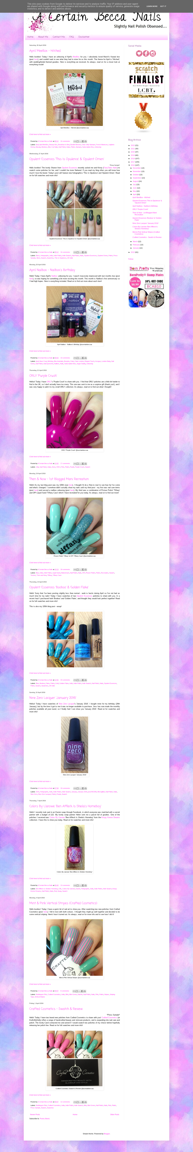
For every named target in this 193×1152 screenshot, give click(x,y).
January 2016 (82, 792)
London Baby (106, 361)
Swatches (50, 258)
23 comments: (65, 680)
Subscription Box (88, 147)
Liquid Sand (56, 573)
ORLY (49, 382)
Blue (37, 573)
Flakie (52, 683)
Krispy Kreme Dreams (110, 817)
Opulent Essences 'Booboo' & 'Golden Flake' (59, 587)
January (74, 792)
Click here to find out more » (40, 134)
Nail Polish (62, 147)
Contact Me (59, 37)
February (136, 245)
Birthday (50, 361)
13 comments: (65, 885)
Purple (72, 467)
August (136, 181)
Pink (62, 467)
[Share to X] (80, 141)
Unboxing (98, 147)
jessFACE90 (92, 792)
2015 (133, 252)
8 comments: (65, 991)
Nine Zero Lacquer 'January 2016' (52, 697)
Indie (51, 255)
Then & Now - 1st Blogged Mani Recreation (59, 479)
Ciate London (79, 361)
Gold (57, 683)
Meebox (44, 147)
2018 (133, 159)
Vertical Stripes (40, 997)
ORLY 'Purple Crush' (43, 375)
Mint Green (73, 994)
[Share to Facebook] (83, 141)
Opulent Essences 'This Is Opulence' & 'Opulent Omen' (66, 159)
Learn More (152, 6)
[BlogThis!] (77, 141)
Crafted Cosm (107, 1017)
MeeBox (76, 57)
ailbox (55, 276)
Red (55, 891)
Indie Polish (57, 255)
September (137, 178)
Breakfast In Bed (64, 144)
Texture (33, 575)
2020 (133, 152)
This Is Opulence (60, 258)
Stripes (106, 994)
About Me (43, 37)
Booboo (42, 683)
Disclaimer (84, 37)
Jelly (37, 467)
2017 (133, 162)
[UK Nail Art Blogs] (143, 133)
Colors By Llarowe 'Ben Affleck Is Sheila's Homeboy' (65, 806)
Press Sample (35, 1108)
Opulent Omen (103, 255)
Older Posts (114, 1115)
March (135, 242)
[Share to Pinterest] (85, 141)
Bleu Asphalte (58, 361)
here (36, 59)
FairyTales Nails (110, 168)
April (37, 144)
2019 (133, 155)
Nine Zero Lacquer (66, 704)
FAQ (72, 37)
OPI (83, 573)
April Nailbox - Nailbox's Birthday (52, 270)
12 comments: (65, 1102)
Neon (54, 467)
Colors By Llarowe (57, 817)
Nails (68, 147)
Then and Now (41, 575)
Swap (59, 891)
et (114, 1017)
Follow (130, 259)
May (134, 191)
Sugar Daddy (81, 363)
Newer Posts (35, 1115)
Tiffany (49, 575)
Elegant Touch (89, 361)
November (137, 171)
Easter (78, 889)
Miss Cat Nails (53, 147)
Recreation (104, 573)
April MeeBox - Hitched (45, 50)
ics (116, 1017)
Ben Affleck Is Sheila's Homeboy (47, 889)
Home (30, 37)
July (134, 185)
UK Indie (70, 258)
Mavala (38, 147)
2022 (133, 145)
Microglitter (101, 792)
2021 (133, 149)
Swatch (43, 258)
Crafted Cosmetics (54, 994)
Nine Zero (34, 794)
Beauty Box (53, 144)
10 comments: (65, 358)
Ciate (72, 361)
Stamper (78, 147)
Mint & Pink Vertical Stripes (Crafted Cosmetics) (63, 903)
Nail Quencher (48, 363)
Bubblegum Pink (41, 994)
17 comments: (65, 463)
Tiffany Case (57, 575)
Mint (67, 994)
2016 (37, 792)
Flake (48, 683)
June (135, 188)
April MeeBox (43, 144)
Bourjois (67, 361)
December (137, 168)
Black (38, 255)
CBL (60, 889)
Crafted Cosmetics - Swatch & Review (56, 1009)
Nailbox (56, 363)
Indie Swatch (66, 255)
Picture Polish (90, 573)
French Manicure (102, 144)
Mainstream (65, 573)
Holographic (45, 255)
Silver (38, 258)
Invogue (98, 361)
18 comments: (65, 569)
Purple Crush (79, 467)
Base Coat (43, 361)
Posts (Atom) (45, 1119)
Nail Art (80, 994)
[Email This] (74, 141)
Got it (163, 6)
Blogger (107, 1134)
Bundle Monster (75, 144)
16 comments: (65, 141)
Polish (73, 147)
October (136, 175)
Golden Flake (64, 683)
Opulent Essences (69, 168)
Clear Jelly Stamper (88, 144)
